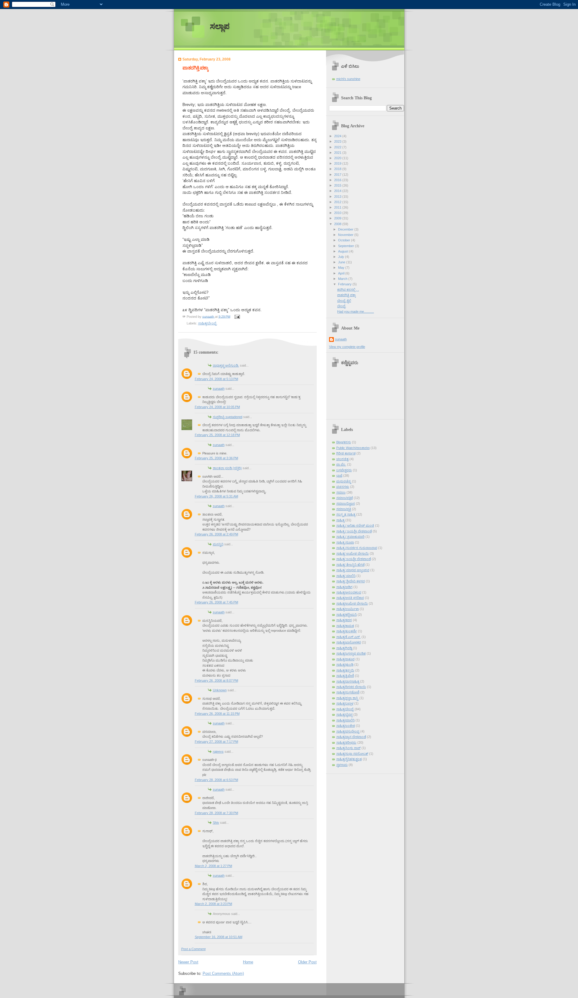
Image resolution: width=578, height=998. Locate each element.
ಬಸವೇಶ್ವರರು (344, 470)
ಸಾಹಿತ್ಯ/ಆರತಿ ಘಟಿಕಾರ (350, 598)
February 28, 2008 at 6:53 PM (216, 780)
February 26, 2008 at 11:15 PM (217, 713)
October (344, 240)
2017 (338, 174)
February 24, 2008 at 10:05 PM (217, 407)
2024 (338, 136)
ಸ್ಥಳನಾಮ (342, 765)
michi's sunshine (348, 79)
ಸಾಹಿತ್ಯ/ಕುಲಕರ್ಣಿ (346, 631)
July (341, 257)
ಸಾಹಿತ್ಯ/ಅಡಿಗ (344, 587)
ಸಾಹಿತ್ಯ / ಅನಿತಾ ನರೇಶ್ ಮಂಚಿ (355, 525)
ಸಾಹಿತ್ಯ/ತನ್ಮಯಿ (345, 670)
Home (248, 962)
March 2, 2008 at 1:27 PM (213, 866)
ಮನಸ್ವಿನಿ (218, 544)
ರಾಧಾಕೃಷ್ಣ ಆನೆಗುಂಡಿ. (226, 365)
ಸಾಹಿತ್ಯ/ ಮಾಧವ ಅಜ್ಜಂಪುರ (352, 570)
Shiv (216, 822)
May (341, 267)
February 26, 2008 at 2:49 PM (216, 534)
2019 (338, 163)
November (346, 235)
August (343, 251)
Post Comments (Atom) (223, 973)
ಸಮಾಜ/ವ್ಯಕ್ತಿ (343, 509)
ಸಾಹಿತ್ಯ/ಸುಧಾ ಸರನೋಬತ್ (352, 753)
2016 (338, 180)
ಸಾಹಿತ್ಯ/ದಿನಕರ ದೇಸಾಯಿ (351, 687)
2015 (338, 185)
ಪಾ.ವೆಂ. (341, 464)
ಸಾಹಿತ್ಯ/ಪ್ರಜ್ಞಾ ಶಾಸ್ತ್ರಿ (347, 698)
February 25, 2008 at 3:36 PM (216, 458)
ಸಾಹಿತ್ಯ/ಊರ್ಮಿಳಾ (347, 609)
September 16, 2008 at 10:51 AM (218, 937)
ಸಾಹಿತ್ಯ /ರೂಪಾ (345, 542)
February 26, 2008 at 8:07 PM (216, 680)
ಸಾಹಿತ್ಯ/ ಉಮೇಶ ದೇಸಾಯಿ (352, 553)
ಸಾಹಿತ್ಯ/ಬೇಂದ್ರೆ (207, 323)
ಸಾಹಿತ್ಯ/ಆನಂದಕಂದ (348, 592)
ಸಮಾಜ (341, 492)
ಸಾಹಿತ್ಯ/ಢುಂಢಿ (344, 664)
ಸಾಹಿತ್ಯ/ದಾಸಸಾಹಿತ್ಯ (347, 681)
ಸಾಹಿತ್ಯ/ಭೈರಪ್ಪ (344, 714)
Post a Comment (193, 949)
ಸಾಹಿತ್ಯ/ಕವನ (344, 620)
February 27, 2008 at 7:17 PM (216, 741)
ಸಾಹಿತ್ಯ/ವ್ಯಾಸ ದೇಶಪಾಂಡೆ (351, 737)
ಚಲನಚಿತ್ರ (342, 459)
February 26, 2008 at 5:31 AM (216, 496)
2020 (338, 158)
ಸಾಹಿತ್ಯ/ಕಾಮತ (345, 626)
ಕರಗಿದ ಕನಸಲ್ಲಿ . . (348, 289)
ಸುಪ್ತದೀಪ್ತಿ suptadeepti (227, 417)
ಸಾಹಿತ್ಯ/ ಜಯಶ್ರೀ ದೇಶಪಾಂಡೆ (353, 559)
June (342, 262)
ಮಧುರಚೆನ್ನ (343, 481)
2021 (338, 152)
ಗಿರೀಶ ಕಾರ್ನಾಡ (346, 453)
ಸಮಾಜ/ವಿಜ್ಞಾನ (345, 503)
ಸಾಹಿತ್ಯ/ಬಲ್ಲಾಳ (344, 703)
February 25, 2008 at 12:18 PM (217, 435)
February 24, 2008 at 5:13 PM (216, 379)
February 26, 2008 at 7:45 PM (216, 602)
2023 (338, 141)
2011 (338, 207)
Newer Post (188, 962)
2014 (338, 191)
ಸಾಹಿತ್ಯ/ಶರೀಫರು (346, 742)
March (343, 278)
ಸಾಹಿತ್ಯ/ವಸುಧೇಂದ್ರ (347, 731)
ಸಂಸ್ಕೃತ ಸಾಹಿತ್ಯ (345, 514)
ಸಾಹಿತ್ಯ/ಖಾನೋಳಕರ (348, 642)
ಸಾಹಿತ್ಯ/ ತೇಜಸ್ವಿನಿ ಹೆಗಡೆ (350, 564)
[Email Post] (237, 316)
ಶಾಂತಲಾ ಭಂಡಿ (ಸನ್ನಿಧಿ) (227, 468)
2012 (338, 202)
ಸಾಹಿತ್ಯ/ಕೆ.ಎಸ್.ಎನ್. (348, 637)
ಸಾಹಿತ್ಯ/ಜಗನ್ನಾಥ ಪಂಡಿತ (351, 653)
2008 (338, 224)
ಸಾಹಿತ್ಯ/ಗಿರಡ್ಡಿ (344, 648)
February (345, 284)
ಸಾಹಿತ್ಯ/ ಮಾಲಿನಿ (346, 576)
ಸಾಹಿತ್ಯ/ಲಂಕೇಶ (345, 725)
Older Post (307, 962)
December (346, 229)
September (346, 246)
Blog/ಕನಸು (343, 442)
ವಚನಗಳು (342, 486)
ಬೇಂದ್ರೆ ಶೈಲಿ (344, 300)
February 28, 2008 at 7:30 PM (216, 813)
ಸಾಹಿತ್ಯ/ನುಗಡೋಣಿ (347, 692)
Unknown (220, 690)
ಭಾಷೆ (339, 475)
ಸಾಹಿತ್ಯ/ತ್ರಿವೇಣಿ (345, 675)
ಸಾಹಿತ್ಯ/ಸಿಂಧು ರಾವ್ (348, 748)
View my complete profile (347, 347)
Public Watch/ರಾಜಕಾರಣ (353, 448)
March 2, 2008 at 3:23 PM (213, 904)
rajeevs (218, 751)
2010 (338, 213)
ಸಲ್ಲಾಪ (219, 26)
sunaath (219, 388)
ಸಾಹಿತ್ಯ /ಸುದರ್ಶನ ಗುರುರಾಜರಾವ (356, 548)
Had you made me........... (355, 311)
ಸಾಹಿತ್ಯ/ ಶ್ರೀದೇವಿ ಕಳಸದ (350, 581)
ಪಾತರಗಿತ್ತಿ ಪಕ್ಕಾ (346, 295)
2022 (338, 147)
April (341, 273)
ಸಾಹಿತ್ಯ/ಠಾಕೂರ (345, 659)
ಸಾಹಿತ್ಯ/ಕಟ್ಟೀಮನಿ (346, 614)
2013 (338, 196)
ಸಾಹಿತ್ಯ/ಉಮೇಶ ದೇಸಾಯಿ (352, 603)
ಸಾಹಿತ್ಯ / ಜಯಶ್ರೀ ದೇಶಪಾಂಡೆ (354, 531)
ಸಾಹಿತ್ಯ (340, 520)
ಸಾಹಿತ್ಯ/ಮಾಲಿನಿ (345, 720)
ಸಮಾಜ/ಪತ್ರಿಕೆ (344, 498)
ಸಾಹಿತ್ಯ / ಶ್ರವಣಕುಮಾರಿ (350, 536)
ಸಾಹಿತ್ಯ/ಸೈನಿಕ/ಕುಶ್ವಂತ (349, 759)
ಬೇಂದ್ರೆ (341, 306)
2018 (338, 169)
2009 (338, 218)
